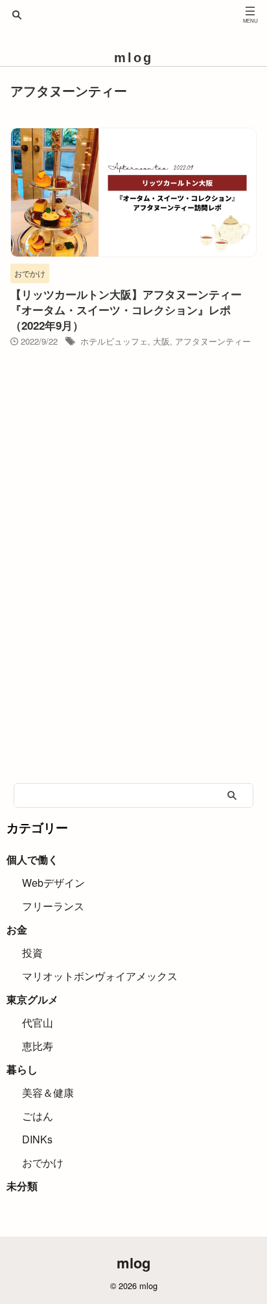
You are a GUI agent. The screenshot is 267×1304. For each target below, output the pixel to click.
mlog (133, 58)
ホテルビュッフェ (114, 341)
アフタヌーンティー (213, 341)
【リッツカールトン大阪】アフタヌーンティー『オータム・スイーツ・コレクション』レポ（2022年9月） (126, 309)
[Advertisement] (133, 630)
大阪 (161, 341)
